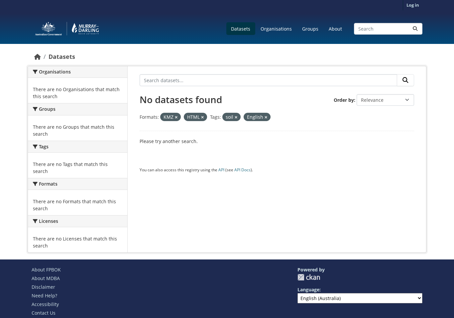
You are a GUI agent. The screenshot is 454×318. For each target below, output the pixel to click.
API (221, 170)
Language (308, 289)
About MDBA (46, 278)
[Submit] (415, 29)
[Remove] (176, 117)
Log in (412, 5)
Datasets (240, 29)
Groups (310, 29)
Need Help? (44, 295)
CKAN (308, 277)
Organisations (276, 29)
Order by (344, 100)
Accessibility (45, 304)
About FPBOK (46, 269)
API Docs (242, 170)
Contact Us (44, 313)
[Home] (37, 57)
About (335, 29)
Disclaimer (43, 287)
